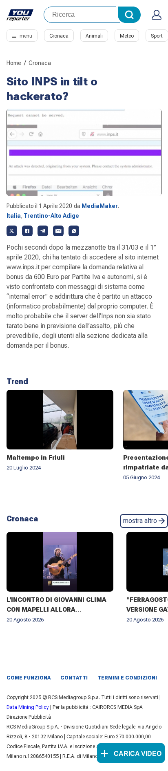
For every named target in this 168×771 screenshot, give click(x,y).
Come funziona (29, 678)
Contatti (74, 678)
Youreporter (20, 15)
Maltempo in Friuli (36, 457)
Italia (14, 215)
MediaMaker (100, 206)
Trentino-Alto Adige (51, 215)
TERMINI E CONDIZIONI (127, 678)
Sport (157, 36)
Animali (94, 36)
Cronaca (59, 36)
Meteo (127, 36)
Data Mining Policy (28, 707)
